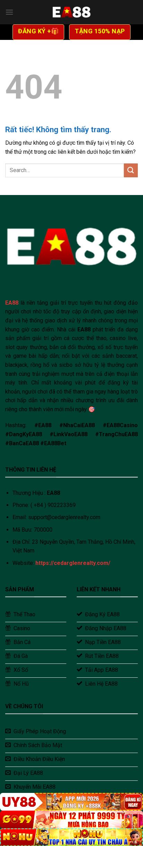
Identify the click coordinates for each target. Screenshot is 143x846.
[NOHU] (71, 837)
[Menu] (9, 11)
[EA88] (71, 12)
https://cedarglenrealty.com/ (72, 563)
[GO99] (71, 819)
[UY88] (71, 802)
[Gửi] (131, 170)
